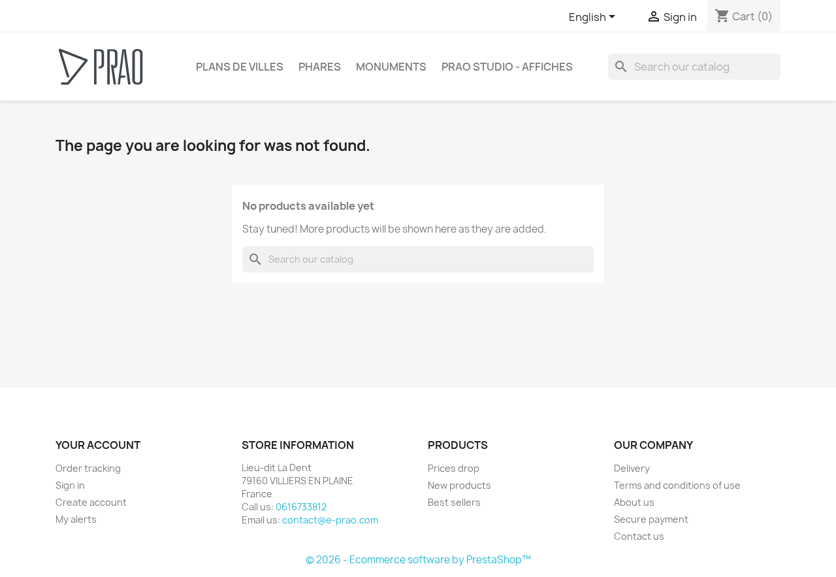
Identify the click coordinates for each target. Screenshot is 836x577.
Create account (91, 502)
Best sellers (454, 502)
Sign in (70, 485)
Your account (98, 445)
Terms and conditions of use (677, 485)
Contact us (639, 536)
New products (459, 485)
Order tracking (88, 468)
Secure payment (651, 519)
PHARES (319, 66)
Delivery (632, 468)
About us (634, 502)
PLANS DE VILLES (239, 66)
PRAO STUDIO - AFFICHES (507, 66)
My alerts (76, 519)
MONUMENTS (391, 66)
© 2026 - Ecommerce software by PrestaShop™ (418, 560)
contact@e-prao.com (330, 520)
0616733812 (301, 507)
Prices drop (453, 468)
